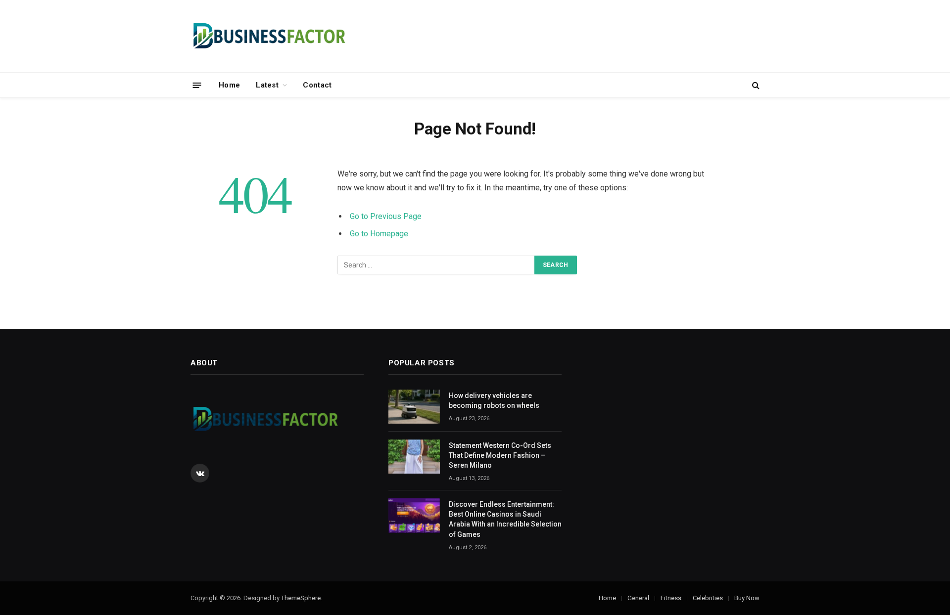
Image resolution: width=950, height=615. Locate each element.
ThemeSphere (301, 598)
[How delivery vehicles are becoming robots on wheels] (414, 407)
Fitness (671, 598)
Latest (267, 85)
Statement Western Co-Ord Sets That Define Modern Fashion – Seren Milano (500, 455)
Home (229, 85)
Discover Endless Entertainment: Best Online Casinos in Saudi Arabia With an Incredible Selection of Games (505, 519)
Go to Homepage (379, 233)
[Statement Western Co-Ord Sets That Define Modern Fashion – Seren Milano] (414, 456)
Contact (317, 85)
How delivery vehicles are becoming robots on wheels (494, 400)
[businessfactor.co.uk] (268, 36)
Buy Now (747, 598)
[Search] (755, 85)
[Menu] (197, 85)
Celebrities (708, 598)
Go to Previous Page (386, 216)
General (638, 598)
